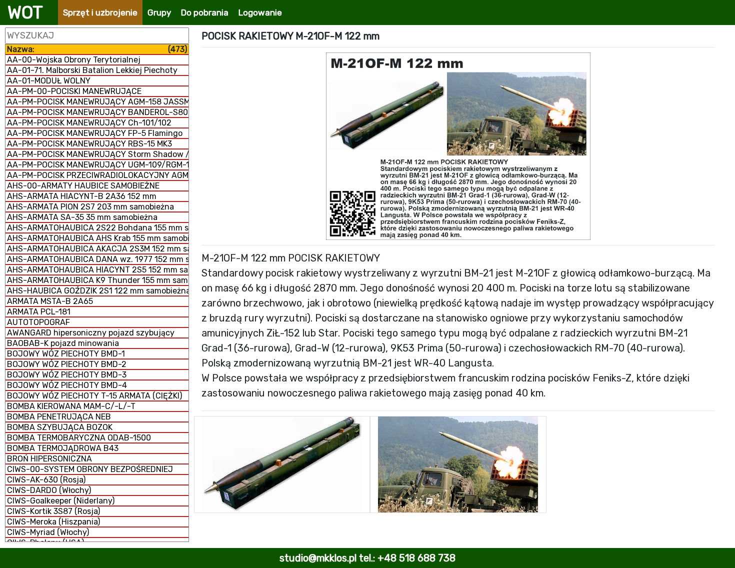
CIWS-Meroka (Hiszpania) (53, 521)
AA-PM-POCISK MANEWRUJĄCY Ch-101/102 (89, 123)
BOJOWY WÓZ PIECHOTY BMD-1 (66, 353)
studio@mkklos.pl (318, 558)
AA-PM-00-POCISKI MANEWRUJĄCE (74, 91)
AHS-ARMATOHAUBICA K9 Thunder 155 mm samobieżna (97, 280)
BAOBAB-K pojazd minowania (63, 343)
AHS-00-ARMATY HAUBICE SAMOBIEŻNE (83, 185)
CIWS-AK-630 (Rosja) (46, 479)
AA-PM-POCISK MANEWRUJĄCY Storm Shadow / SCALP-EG (97, 154)
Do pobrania (204, 13)
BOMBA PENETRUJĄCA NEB (59, 417)
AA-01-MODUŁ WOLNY (48, 81)
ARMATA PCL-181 (38, 311)
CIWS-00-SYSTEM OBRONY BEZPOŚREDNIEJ (90, 469)
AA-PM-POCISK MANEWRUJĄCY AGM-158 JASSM (97, 101)
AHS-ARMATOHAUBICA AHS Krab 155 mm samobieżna (97, 238)
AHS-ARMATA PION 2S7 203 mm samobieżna (90, 207)
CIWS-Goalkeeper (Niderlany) (60, 501)
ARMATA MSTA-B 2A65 (50, 301)
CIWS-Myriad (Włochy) (48, 532)
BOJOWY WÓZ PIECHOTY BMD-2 (66, 364)
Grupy (159, 13)
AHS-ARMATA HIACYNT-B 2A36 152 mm (81, 196)
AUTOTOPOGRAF (38, 322)
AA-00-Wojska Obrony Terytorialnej (73, 59)
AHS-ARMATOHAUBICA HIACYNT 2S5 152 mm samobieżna (97, 269)
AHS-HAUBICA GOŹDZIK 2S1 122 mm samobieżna (97, 291)
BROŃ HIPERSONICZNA (49, 459)
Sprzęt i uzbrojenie (100, 13)
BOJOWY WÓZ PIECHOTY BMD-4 (67, 385)
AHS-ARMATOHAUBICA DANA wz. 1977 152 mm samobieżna (97, 259)
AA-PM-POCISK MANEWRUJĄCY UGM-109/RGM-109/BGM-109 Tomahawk (97, 165)
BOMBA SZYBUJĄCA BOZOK (59, 427)
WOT (25, 12)
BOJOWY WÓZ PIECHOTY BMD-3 (66, 375)
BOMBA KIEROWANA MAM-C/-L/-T (71, 406)
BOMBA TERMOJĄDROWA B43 (62, 448)
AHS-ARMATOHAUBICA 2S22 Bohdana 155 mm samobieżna (97, 227)
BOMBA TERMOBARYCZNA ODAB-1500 (79, 437)
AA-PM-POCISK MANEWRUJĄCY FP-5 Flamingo (94, 133)
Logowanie (260, 13)
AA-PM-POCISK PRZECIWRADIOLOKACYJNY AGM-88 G (97, 175)
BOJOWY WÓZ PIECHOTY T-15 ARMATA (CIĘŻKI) (94, 395)
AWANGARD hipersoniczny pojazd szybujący (90, 333)
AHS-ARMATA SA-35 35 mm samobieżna (82, 217)
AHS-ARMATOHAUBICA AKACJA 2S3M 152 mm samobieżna (97, 249)
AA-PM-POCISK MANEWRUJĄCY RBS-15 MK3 (89, 143)
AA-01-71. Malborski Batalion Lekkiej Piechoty (92, 70)
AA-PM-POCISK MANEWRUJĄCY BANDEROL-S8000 (97, 112)
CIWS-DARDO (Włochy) (49, 490)
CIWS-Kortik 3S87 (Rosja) (53, 511)
